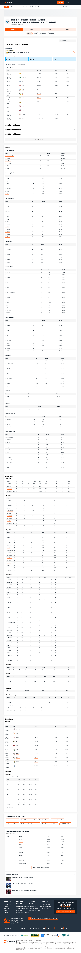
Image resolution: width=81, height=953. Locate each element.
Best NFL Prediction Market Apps (49, 823)
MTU (8, 797)
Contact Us (7, 904)
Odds (31, 6)
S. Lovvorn (7, 257)
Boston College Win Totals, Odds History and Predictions (24, 890)
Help (15, 928)
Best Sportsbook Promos (12, 823)
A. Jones (7, 183)
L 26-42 (39, 106)
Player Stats (43, 33)
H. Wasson (7, 236)
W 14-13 (39, 81)
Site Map (8, 928)
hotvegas (21, 841)
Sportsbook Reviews (22, 906)
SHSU (17, 733)
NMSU (23, 118)
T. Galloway (8, 249)
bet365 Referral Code (65, 823)
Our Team (6, 908)
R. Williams (7, 168)
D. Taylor (7, 193)
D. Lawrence (8, 188)
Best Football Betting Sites (57, 819)
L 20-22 (36, 753)
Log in (68, 2)
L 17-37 (39, 110)
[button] (74, 44)
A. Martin (7, 191)
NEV (22, 81)
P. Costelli (7, 158)
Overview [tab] (13, 29)
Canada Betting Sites (35, 906)
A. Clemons (9, 518)
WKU (23, 106)
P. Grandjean (8, 163)
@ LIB (23, 110)
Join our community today (66, 912)
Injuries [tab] (67, 29)
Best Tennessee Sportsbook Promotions (30, 823)
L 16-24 (39, 101)
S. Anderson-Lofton (9, 155)
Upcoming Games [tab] (10, 64)
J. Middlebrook (10, 510)
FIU (16, 741)
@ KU (23, 89)
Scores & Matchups (16, 6)
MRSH (17, 761)
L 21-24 (39, 85)
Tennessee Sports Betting (12, 819)
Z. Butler (7, 206)
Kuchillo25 (21, 858)
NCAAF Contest (66, 6)
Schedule (29, 33)
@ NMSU (18, 729)
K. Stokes (7, 234)
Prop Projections (39, 6)
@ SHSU (23, 114)
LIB (7, 802)
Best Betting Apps (34, 910)
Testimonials (7, 912)
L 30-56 (39, 97)
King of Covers (46, 906)
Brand (5, 910)
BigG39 (20, 847)
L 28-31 (39, 93)
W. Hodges (7, 254)
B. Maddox (7, 224)
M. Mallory (7, 165)
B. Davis (7, 181)
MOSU (17, 753)
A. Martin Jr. (9, 505)
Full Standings (10, 807)
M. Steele (7, 231)
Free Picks (25, 6)
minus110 (21, 852)
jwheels (20, 844)
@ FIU (23, 97)
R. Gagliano (8, 160)
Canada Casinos (34, 908)
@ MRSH (24, 77)
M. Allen (7, 204)
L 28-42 (39, 77)
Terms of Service (33, 928)
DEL (22, 93)
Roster (35, 33)
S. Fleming (7, 214)
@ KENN (18, 757)
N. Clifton (7, 209)
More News (72, 874)
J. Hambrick (8, 252)
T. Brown (7, 178)
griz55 (20, 839)
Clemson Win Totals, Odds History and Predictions (23, 877)
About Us (7, 901)
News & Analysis (55, 6)
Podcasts (19, 910)
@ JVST (23, 85)
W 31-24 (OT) (40, 118)
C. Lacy (7, 221)
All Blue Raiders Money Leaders (40, 867)
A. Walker (9, 542)
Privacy (22, 928)
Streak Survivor (46, 904)
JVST (17, 745)
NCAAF (6, 6)
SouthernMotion (22, 863)
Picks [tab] (49, 29)
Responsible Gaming (22, 912)
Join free (60, 2)
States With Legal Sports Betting (28, 819)
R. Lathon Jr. (8, 186)
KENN (23, 102)
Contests (45, 901)
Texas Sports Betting (43, 819)
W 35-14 (39, 73)
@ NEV (17, 766)
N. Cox (8, 567)
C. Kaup (7, 219)
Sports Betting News (22, 908)
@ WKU (17, 737)
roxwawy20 (21, 860)
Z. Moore (7, 226)
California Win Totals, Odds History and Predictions (23, 883)
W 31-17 (39, 114)
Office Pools (45, 908)
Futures (48, 6)
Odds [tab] (31, 29)
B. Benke (7, 247)
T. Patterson (8, 229)
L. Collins (7, 211)
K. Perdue (7, 259)
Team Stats (51, 33)
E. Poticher (7, 262)
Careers (6, 906)
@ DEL (17, 749)
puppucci (21, 855)
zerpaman (21, 850)
